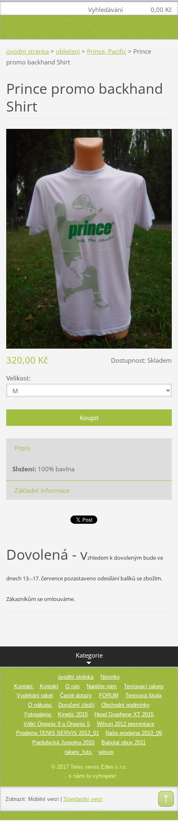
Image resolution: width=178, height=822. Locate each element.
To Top (166, 799)
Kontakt (24, 686)
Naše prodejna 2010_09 (134, 733)
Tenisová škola (143, 695)
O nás (72, 686)
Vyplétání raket (35, 695)
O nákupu (40, 705)
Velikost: (18, 378)
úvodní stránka (27, 51)
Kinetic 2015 (73, 714)
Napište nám (102, 686)
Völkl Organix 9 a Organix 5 (57, 724)
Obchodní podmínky (125, 705)
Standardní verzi (83, 799)
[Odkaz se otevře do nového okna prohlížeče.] (89, 238)
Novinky (110, 677)
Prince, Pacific (106, 51)
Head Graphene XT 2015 (124, 714)
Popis (22, 448)
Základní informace (42, 490)
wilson (106, 752)
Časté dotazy (76, 695)
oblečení (68, 51)
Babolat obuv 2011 (123, 742)
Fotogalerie (38, 714)
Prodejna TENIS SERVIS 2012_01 (57, 733)
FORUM (108, 695)
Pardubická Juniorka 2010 (63, 742)
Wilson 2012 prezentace (125, 724)
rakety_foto (79, 752)
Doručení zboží (76, 705)
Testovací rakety (144, 686)
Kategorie (89, 655)
